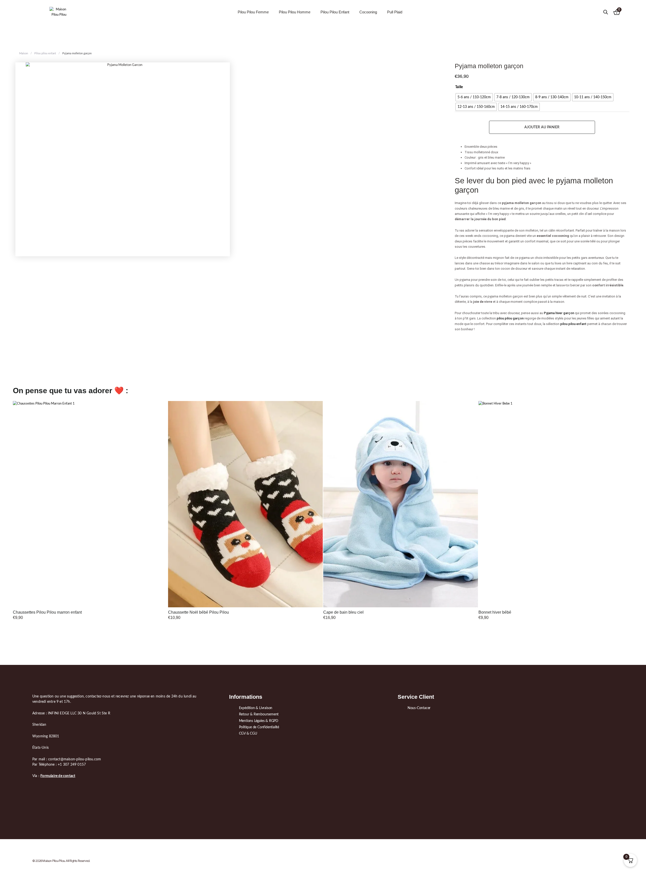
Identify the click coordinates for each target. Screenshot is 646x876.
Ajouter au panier (541, 127)
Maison (23, 53)
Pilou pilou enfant (45, 53)
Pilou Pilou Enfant (334, 12)
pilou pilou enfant (573, 324)
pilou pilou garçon (510, 318)
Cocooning (368, 12)
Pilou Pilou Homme (294, 12)
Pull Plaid (394, 12)
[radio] (474, 97)
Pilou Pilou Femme (253, 12)
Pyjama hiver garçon (559, 313)
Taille (459, 87)
